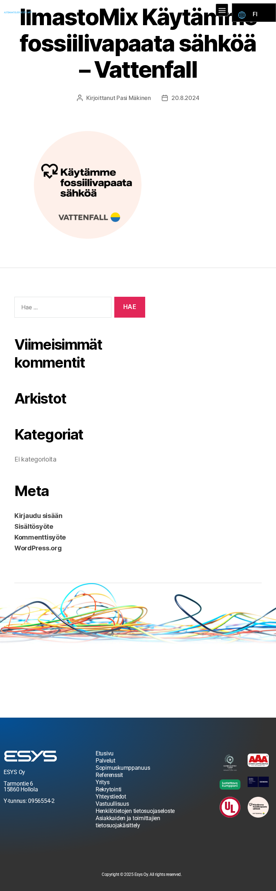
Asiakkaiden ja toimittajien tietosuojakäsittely (128, 822)
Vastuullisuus (112, 803)
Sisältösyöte (33, 526)
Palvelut (105, 760)
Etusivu (105, 753)
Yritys (102, 782)
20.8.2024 (185, 97)
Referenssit (109, 775)
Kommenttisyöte (40, 537)
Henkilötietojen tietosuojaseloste (135, 811)
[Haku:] (61, 309)
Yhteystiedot (111, 796)
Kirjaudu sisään (38, 515)
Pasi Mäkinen (133, 97)
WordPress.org (38, 548)
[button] (222, 10)
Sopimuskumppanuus (123, 767)
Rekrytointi (108, 789)
